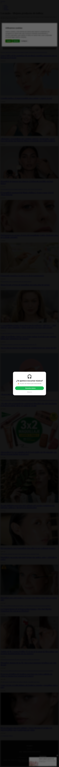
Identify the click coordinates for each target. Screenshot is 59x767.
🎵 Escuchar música (29, 388)
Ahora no (29, 392)
